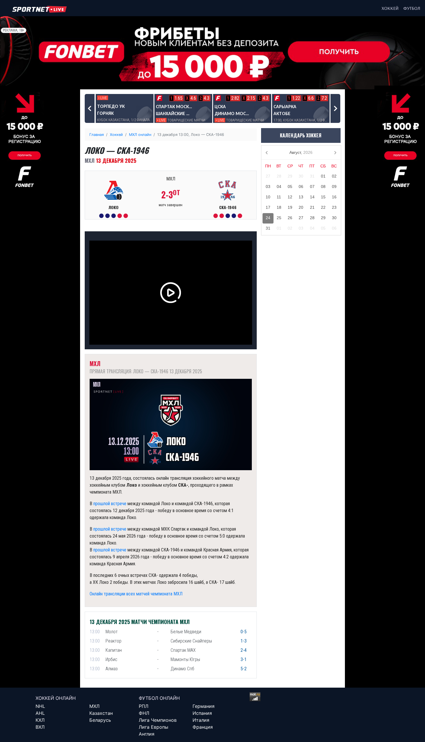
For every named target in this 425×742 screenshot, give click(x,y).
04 (279, 186)
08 (323, 186)
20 (301, 207)
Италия (201, 720)
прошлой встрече (109, 503)
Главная (96, 134)
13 (301, 197)
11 (279, 197)
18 (279, 207)
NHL (40, 706)
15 (323, 197)
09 (334, 186)
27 (268, 176)
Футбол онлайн (159, 698)
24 (268, 217)
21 (312, 207)
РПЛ (143, 706)
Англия (146, 734)
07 (312, 186)
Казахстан (101, 713)
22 (323, 207)
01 (323, 176)
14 (312, 197)
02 (334, 176)
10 (268, 197)
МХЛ (94, 706)
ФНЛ (144, 713)
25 (279, 217)
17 (268, 207)
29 (290, 176)
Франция (203, 727)
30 (301, 176)
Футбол (411, 8)
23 (334, 207)
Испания (202, 713)
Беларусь (100, 720)
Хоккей (390, 8)
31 (312, 176)
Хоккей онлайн (56, 698)
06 (301, 186)
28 (279, 176)
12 (290, 197)
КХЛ (40, 720)
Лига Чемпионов (158, 720)
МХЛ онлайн (140, 134)
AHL (40, 713)
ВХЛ (40, 727)
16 (334, 197)
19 (290, 207)
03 (268, 186)
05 (290, 186)
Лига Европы (153, 727)
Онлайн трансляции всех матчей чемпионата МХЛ (136, 594)
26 (290, 217)
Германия (204, 706)
